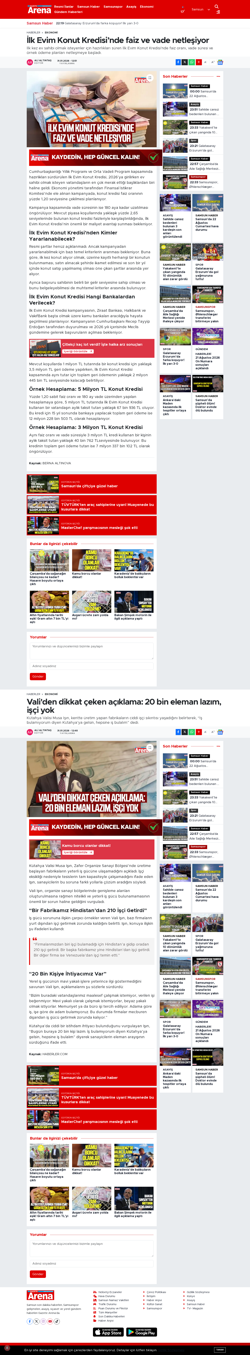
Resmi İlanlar (64, 6)
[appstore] (109, 1331)
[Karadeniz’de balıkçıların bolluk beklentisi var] (134, 560)
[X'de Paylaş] (185, 62)
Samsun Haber (88, 6)
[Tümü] (218, 76)
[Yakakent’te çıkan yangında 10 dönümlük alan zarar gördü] (175, 252)
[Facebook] (30, 1321)
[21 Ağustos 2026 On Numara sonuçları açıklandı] (207, 336)
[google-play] (142, 1331)
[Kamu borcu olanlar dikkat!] (91, 560)
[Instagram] (43, 1321)
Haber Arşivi (105, 1320)
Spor (194, 140)
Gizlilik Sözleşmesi (198, 1292)
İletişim (151, 1296)
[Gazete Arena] (39, 9)
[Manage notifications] (7, 1348)
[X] (36, 1321)
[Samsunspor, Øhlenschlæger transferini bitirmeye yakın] (207, 294)
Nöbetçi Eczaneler (110, 1292)
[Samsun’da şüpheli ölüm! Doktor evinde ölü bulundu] (207, 383)
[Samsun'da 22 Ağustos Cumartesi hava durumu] (207, 202)
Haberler (33, 32)
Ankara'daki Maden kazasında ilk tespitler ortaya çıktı (174, 407)
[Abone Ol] (220, 62)
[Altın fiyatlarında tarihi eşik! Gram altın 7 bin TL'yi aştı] (49, 601)
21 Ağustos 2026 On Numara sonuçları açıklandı (96, 22)
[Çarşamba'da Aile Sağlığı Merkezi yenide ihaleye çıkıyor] (175, 294)
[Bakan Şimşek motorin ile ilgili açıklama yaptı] (134, 601)
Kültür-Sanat (154, 1304)
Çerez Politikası (156, 1292)
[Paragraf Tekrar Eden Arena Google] (95, 157)
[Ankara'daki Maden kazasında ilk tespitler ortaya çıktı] (175, 383)
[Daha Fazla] (199, 62)
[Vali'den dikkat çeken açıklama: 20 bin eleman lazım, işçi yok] (92, 779)
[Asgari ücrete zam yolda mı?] (91, 601)
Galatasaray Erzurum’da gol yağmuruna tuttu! (202, 148)
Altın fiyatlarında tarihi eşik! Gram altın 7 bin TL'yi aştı (49, 619)
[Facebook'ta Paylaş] (178, 62)
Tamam (220, 1350)
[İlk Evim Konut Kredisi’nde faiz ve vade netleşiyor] (92, 109)
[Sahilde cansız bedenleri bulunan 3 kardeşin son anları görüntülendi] (175, 202)
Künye (191, 1296)
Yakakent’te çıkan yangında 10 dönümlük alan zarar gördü (204, 130)
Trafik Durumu (107, 1304)
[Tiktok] (57, 1321)
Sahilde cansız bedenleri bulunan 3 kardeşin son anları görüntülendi (204, 112)
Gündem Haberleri (68, 12)
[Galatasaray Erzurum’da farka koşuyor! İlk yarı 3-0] (175, 336)
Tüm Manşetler (107, 1312)
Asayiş (131, 6)
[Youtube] (50, 1321)
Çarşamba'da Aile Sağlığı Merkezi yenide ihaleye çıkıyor (203, 166)
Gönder (38, 676)
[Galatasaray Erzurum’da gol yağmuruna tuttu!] (207, 252)
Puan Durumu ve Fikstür (113, 1308)
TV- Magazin (195, 1308)
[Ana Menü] (217, 12)
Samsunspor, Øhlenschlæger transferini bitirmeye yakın (204, 185)
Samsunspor (113, 6)
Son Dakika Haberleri (111, 1316)
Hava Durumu (106, 1296)
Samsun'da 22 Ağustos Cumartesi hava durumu (202, 94)
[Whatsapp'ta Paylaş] (192, 62)
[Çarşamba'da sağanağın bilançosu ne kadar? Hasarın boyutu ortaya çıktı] (49, 560)
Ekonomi (146, 6)
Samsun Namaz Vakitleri (113, 1300)
